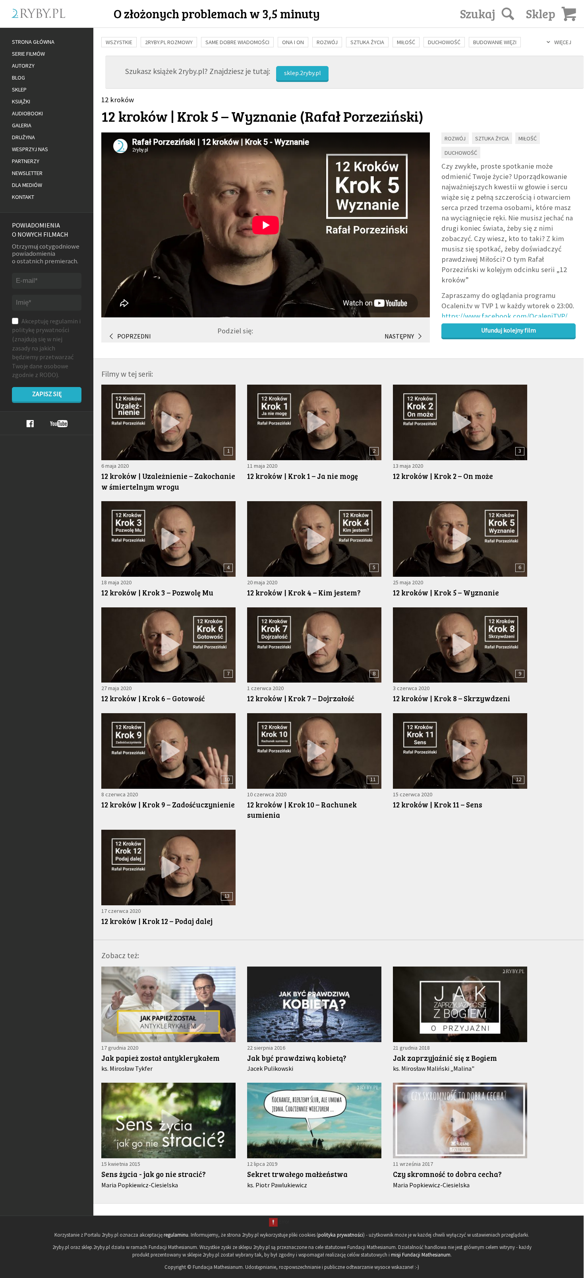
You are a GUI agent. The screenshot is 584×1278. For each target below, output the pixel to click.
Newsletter (27, 173)
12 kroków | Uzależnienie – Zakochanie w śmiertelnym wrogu (168, 481)
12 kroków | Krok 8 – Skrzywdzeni (451, 698)
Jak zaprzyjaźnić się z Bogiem (445, 1058)
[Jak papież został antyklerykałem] (168, 1004)
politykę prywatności (40, 330)
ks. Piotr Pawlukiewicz (277, 1185)
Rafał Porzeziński (362, 116)
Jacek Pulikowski (270, 1068)
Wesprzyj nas (30, 149)
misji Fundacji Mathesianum (421, 1254)
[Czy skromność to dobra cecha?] (460, 1120)
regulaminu (176, 1234)
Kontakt (23, 196)
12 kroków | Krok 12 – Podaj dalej (157, 921)
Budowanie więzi (494, 42)
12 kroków (117, 99)
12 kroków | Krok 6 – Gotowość (153, 698)
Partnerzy (25, 161)
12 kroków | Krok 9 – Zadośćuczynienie (168, 804)
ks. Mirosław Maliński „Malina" (433, 1068)
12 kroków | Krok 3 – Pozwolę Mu (157, 592)
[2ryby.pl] (64, 23)
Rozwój (327, 42)
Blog (18, 77)
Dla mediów (27, 185)
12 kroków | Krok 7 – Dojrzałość (300, 698)
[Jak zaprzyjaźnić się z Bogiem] (460, 1004)
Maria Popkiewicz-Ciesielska (139, 1185)
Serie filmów (28, 53)
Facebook (30, 423)
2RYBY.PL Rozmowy (169, 42)
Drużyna (23, 137)
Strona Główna (33, 41)
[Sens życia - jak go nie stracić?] (168, 1120)
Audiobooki (27, 113)
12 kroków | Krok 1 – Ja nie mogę (302, 476)
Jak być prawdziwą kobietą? (296, 1058)
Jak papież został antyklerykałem (160, 1058)
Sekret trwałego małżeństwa (297, 1174)
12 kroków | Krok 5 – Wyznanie (446, 592)
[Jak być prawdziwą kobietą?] (314, 1004)
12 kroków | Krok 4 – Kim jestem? (304, 592)
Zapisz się (47, 394)
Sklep (19, 89)
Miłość (406, 42)
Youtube (59, 423)
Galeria (21, 125)
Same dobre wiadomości (237, 42)
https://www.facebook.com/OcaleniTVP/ (504, 316)
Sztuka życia (367, 42)
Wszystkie (119, 42)
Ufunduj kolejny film (508, 330)
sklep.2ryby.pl (302, 73)
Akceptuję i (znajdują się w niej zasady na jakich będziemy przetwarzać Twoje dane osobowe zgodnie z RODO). (46, 348)
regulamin (64, 321)
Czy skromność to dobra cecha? (447, 1174)
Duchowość (444, 42)
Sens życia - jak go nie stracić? (153, 1174)
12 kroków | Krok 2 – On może (443, 476)
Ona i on (293, 42)
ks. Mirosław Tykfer (127, 1068)
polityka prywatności (340, 1234)
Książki (21, 101)
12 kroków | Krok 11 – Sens (437, 804)
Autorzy (23, 65)
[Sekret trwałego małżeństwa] (314, 1120)
